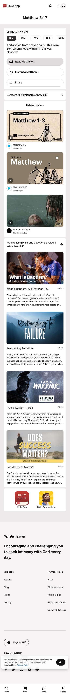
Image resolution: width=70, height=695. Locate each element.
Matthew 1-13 (23, 187)
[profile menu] (61, 6)
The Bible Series (20, 233)
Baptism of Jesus (24, 229)
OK (60, 662)
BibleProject (18, 148)
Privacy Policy (22, 665)
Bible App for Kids (46, 507)
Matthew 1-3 (22, 144)
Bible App (22, 507)
